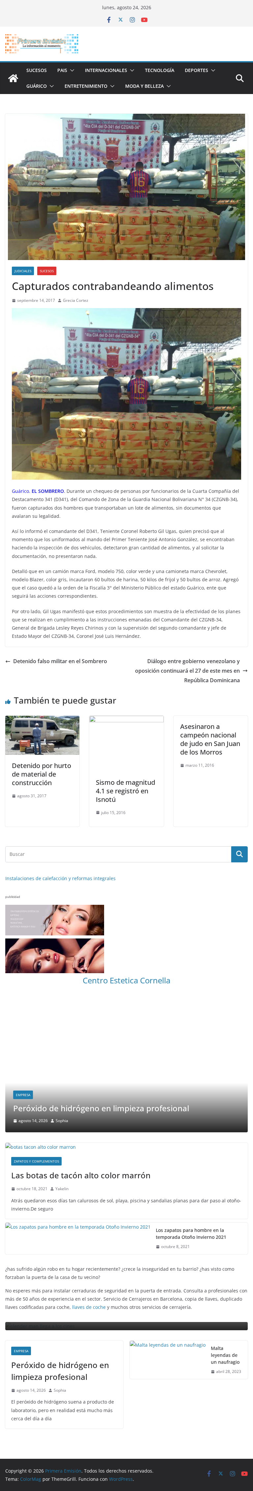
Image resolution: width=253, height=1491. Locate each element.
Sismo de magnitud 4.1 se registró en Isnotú (125, 791)
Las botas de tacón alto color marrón (81, 1175)
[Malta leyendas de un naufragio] (168, 1360)
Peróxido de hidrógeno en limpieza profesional (60, 1370)
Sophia (186, 1121)
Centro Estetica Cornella (126, 980)
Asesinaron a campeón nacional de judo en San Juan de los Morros (210, 739)
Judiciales (22, 271)
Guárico (36, 86)
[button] (70, 70)
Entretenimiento (86, 86)
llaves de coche (89, 1307)
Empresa (21, 1351)
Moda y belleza (144, 86)
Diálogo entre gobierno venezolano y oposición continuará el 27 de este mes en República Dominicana (187, 671)
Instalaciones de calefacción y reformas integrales (60, 878)
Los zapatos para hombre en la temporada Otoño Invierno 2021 (191, 1233)
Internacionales (106, 70)
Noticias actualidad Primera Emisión (177, 1095)
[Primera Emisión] (13, 78)
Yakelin (62, 1189)
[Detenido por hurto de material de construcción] (42, 720)
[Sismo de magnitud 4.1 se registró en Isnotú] (126, 720)
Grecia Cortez (75, 300)
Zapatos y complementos (36, 1161)
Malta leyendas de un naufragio (225, 1355)
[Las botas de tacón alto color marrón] (126, 1147)
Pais (62, 70)
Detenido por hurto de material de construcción (41, 774)
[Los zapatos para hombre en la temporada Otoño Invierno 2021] (78, 1239)
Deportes (196, 70)
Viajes (223, 1095)
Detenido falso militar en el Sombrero (60, 661)
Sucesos (36, 70)
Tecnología (159, 70)
